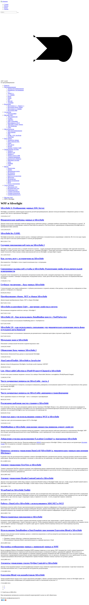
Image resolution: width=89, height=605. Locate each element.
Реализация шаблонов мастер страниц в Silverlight (24, 403)
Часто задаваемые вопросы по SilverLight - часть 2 (25, 381)
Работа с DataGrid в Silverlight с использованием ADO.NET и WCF (32, 503)
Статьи (6, 4)
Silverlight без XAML (10, 233)
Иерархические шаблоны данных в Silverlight (22, 220)
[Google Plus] (6, 600)
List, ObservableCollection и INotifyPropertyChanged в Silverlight (31, 371)
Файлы (6, 9)
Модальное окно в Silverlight (14, 340)
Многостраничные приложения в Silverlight (21, 517)
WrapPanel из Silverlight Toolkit (15, 490)
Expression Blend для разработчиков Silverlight (23, 575)
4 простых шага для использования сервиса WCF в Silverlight (30, 417)
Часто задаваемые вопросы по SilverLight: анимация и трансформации (34, 393)
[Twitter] (4, 600)
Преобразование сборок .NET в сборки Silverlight (24, 296)
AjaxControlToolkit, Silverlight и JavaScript (21, 360)
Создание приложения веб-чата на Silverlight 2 (23, 245)
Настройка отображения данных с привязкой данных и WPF (29, 547)
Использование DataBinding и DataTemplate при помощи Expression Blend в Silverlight (41, 530)
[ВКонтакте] (2, 600)
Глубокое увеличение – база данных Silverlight (22, 284)
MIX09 (39, 442)
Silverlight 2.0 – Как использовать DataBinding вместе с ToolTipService (34, 317)
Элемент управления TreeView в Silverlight (21, 465)
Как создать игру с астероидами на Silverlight (22, 258)
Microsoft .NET (8, 197)
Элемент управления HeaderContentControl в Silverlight (27, 478)
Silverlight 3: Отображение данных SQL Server (22, 208)
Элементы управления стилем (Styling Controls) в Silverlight (29, 563)
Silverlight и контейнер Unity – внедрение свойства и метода (29, 307)
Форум (6, 6)
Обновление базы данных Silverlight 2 (19, 350)
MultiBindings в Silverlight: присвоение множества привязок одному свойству (37, 427)
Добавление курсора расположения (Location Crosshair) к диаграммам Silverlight (39, 439)
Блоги (6, 7)
